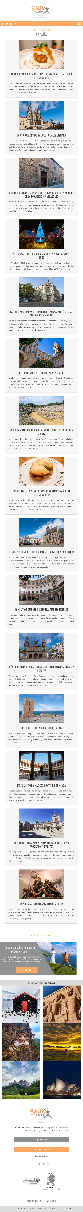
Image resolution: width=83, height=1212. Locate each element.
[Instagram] (11, 24)
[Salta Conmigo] (41, 1113)
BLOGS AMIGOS (41, 1156)
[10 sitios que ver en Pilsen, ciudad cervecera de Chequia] (41, 532)
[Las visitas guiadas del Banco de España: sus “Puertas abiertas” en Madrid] (41, 292)
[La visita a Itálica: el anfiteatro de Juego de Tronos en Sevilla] (41, 410)
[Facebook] (3, 24)
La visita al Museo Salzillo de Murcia (41, 904)
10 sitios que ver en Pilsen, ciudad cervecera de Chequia (41, 552)
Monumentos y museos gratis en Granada (41, 785)
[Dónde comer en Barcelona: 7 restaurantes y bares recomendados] (41, 54)
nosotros (64, 1130)
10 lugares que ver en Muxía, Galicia (41, 728)
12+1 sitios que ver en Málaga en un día (41, 373)
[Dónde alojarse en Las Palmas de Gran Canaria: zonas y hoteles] (41, 647)
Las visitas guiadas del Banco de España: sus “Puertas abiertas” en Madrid (41, 313)
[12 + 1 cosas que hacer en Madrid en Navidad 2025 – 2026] (41, 234)
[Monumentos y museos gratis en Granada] (41, 765)
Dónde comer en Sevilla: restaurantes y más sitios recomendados (41, 493)
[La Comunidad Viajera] (31, 1181)
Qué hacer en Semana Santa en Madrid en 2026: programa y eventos (41, 844)
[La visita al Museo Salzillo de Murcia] (41, 884)
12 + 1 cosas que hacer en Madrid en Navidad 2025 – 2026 (41, 255)
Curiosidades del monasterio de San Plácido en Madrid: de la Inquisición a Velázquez (41, 194)
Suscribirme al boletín (41, 1149)
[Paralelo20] (51, 1181)
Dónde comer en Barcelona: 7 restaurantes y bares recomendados (41, 76)
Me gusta (43, 1139)
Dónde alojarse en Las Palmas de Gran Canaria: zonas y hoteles (41, 669)
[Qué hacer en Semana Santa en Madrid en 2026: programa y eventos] (41, 823)
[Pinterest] (16, 24)
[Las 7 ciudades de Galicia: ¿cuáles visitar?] (41, 115)
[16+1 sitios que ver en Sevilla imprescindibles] (41, 590)
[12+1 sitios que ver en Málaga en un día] (41, 353)
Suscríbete (27, 970)
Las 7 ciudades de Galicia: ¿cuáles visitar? (41, 135)
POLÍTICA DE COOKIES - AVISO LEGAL (41, 1201)
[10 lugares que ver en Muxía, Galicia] (41, 708)
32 (49, 934)
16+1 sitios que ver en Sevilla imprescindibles (41, 609)
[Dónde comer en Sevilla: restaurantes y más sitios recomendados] (41, 471)
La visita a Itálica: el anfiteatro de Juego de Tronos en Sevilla (41, 432)
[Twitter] (7, 24)
